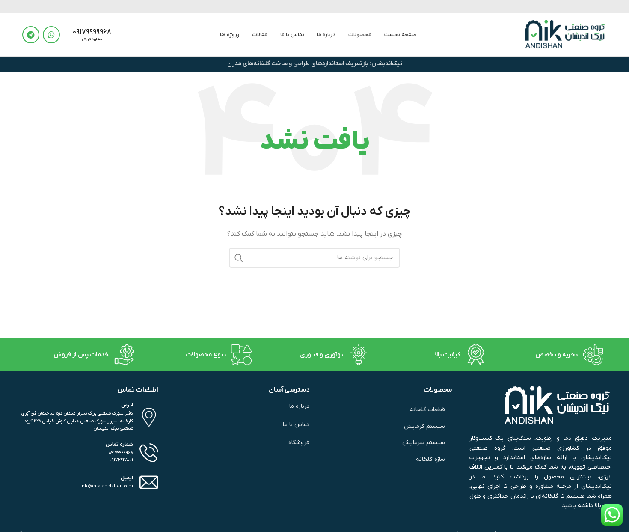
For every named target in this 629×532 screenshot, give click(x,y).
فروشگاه (298, 443)
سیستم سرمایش (423, 443)
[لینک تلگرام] (30, 34)
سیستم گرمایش (424, 426)
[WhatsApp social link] (51, 34)
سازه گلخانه (430, 459)
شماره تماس (119, 444)
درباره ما (299, 406)
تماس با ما (295, 425)
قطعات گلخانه (427, 410)
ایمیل (127, 478)
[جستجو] (239, 258)
